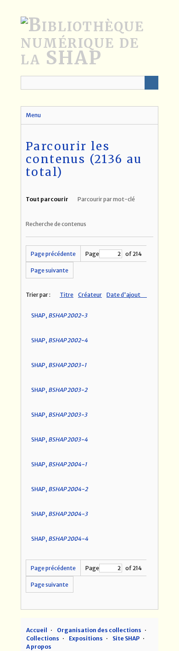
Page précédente (53, 253)
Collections (42, 638)
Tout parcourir (47, 199)
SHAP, (59, 315)
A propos (38, 646)
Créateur (90, 294)
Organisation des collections (99, 630)
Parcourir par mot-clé (106, 199)
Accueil (36, 630)
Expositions (86, 638)
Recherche (151, 83)
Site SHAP (126, 638)
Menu (33, 115)
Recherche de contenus (56, 224)
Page (92, 253)
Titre (66, 294)
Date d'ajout (123, 294)
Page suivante (49, 270)
